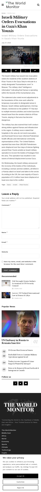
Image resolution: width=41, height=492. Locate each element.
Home (3, 13)
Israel (15, 184)
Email (5, 242)
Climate (5, 447)
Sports (4, 444)
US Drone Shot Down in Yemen (20, 350)
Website (5, 252)
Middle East (11, 13)
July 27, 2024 (6, 43)
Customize (20, 482)
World (4, 438)
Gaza (34, 158)
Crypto (4, 453)
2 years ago (17, 288)
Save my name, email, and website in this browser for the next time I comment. (20, 263)
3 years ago (17, 298)
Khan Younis (24, 184)
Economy (5, 441)
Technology (6, 450)
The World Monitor (9, 430)
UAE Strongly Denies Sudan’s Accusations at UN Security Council (24, 283)
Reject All (20, 488)
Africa (4, 436)
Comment (6, 205)
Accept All (20, 476)
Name (5, 232)
